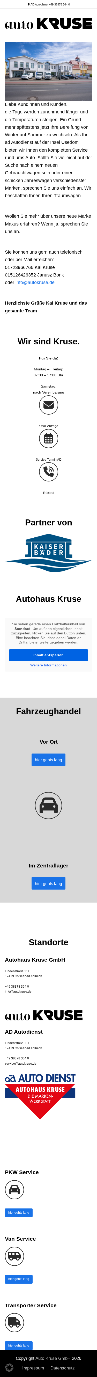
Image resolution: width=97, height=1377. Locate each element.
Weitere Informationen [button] (48, 665)
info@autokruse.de (35, 282)
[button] (89, 25)
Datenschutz (62, 1368)
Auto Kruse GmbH (53, 1358)
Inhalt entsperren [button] (48, 655)
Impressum (33, 1368)
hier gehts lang (18, 1212)
